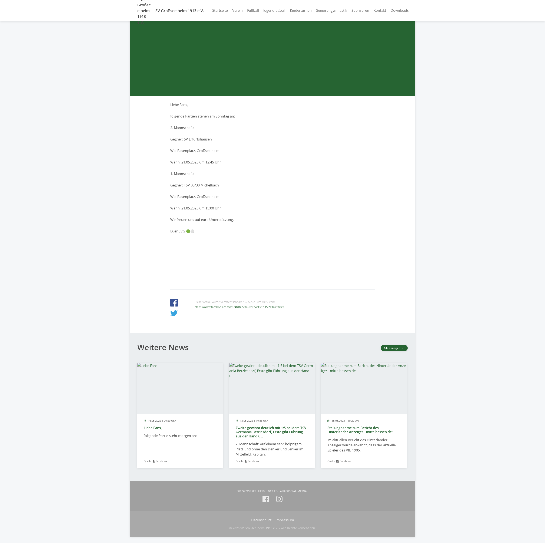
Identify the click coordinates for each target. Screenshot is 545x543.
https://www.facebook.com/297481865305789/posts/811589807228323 (239, 307)
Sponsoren (360, 10)
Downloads (400, 10)
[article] (180, 415)
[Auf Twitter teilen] (174, 313)
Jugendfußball (274, 10)
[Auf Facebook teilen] (174, 303)
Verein (237, 10)
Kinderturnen (301, 10)
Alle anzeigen (392, 348)
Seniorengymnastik (331, 10)
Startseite (220, 10)
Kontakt (380, 10)
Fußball (253, 10)
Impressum (285, 520)
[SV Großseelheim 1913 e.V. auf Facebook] (265, 499)
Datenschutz (261, 520)
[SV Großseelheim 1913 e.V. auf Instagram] (279, 499)
